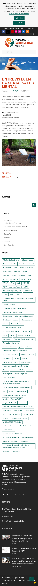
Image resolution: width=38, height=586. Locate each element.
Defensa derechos (26, 320)
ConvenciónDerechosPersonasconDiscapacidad (18, 316)
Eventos (23, 62)
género (21, 347)
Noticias (7, 241)
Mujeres (5, 370)
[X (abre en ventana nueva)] (7, 494)
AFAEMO (6, 275)
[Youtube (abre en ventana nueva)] (11, 494)
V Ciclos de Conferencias (19, 418)
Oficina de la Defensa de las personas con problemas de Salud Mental (16, 382)
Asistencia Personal (15, 287)
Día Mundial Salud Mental (11, 331)
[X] (8, 32)
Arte (12, 283)
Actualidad (15, 62)
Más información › (8, 489)
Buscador (6, 197)
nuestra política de (19, 14)
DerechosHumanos (17, 324)
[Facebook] (3, 31)
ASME (26, 287)
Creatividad (7, 320)
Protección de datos (18, 580)
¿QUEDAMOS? (16, 451)
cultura (15, 320)
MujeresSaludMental (17, 370)
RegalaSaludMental (9, 403)
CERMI (5, 295)
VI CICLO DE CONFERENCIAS (12, 422)
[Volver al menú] (31, 579)
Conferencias (17, 312)
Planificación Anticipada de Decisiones (15, 395)
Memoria (24, 358)
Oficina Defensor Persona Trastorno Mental (17, 387)
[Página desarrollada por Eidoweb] (35, 583)
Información (7, 350)
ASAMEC (26, 283)
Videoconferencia (8, 430)
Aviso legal (20, 578)
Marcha (16, 358)
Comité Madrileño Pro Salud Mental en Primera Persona (18, 300)
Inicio (8, 62)
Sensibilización (29, 410)
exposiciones (7, 339)
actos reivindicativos (26, 268)
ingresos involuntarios (20, 350)
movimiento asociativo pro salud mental (15, 366)
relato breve (22, 403)
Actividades (8, 220)
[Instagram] (19, 31)
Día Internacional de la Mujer (12, 327)
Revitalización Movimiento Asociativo (15, 407)
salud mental (7, 410)
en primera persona (24, 335)
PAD (4, 391)
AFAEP (13, 275)
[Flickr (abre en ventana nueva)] (15, 494)
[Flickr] (16, 31)
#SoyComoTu (7, 268)
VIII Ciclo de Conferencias (11, 437)
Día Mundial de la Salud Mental (15, 227)
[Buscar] (33, 34)
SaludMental (18, 410)
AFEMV (5, 279)
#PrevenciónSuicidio (9, 264)
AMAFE (22, 279)
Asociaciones (28, 291)
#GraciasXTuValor (27, 260)
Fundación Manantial (9, 347)
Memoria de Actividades (10, 362)
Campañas (7, 234)
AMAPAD (31, 279)
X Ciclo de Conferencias (10, 441)
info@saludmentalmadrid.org (13, 28)
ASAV (5, 287)
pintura (11, 391)
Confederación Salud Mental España (14, 308)
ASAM (18, 283)
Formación (6, 343)
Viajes (32, 426)
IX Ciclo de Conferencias (10, 354)
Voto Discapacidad (28, 437)
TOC (4, 414)
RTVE (31, 407)
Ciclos (18, 295)
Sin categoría (9, 245)
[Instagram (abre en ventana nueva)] (19, 494)
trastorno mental (27, 414)
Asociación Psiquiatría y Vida (12, 291)
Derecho (6, 324)
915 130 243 (8, 516)
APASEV (5, 283)
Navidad (29, 370)
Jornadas (31, 354)
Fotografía (15, 343)
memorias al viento (27, 362)
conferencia (7, 312)
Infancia (28, 347)
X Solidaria (24, 441)
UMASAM (16, 91)
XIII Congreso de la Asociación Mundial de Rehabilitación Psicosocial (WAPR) (16, 446)
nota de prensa (8, 374)
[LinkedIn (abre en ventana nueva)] (23, 494)
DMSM (5, 335)
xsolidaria (6, 451)
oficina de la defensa (9, 377)
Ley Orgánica (7, 358)
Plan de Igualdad (21, 391)
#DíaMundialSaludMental (11, 260)
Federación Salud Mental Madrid (24, 339)
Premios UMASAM (10, 230)
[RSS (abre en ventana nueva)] (27, 31)
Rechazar (19, 23)
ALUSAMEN (14, 279)
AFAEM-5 (25, 271)
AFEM (29, 275)
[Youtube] (12, 31)
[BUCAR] (34, 205)
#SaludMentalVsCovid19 (26, 264)
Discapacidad (26, 331)
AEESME (17, 271)
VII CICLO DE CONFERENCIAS (12, 433)
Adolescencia (7, 271)
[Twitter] (17, 177)
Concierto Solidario (9, 304)
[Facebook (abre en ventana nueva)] (3, 494)
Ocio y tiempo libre (21, 374)
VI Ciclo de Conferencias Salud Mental (15, 426)
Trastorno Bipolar (14, 414)
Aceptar (19, 18)
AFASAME (21, 275)
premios (5, 399)
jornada (23, 354)
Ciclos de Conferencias (12, 223)
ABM (15, 268)
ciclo (11, 295)
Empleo (12, 335)
